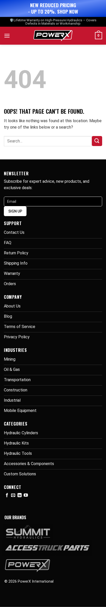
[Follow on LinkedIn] (19, 495)
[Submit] (97, 141)
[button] (7, 35)
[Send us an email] (13, 495)
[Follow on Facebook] (7, 495)
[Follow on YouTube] (26, 495)
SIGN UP (15, 211)
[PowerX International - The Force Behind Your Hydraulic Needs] (53, 35)
